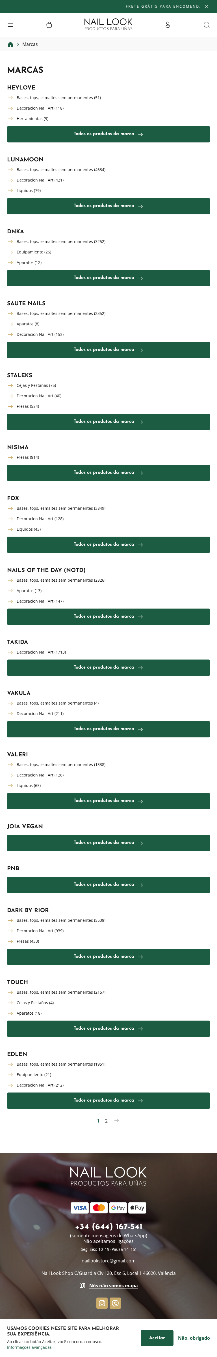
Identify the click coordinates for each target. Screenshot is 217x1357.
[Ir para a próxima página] (116, 1120)
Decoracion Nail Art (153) (40, 334)
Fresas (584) (28, 406)
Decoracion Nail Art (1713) (41, 652)
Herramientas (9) (32, 118)
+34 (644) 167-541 (108, 1227)
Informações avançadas (29, 1347)
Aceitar (157, 1338)
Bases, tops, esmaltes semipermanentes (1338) (61, 764)
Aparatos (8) (28, 324)
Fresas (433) (28, 941)
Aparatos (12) (29, 262)
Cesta (49, 25)
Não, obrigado (194, 1338)
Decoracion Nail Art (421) (40, 180)
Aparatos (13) (29, 590)
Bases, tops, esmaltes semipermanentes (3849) (61, 508)
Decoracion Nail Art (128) (40, 518)
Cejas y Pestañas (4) (35, 1002)
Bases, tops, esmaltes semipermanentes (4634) (61, 169)
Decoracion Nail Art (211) (40, 713)
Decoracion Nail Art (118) (40, 108)
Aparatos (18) (29, 1013)
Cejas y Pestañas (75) (36, 385)
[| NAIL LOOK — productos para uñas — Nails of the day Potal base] (108, 24)
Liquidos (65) (29, 785)
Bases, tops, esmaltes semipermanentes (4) (58, 703)
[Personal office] (167, 25)
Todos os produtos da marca (104, 134)
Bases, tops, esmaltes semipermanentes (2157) (61, 992)
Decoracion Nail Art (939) (40, 930)
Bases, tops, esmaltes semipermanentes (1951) (61, 1064)
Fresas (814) (28, 457)
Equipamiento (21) (34, 1074)
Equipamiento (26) (34, 252)
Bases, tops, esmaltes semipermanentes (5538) (61, 920)
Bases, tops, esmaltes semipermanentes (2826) (61, 580)
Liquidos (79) (29, 190)
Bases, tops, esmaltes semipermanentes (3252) (61, 241)
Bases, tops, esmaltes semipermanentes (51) (59, 97)
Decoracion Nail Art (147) (40, 601)
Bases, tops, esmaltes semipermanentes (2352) (61, 313)
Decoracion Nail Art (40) (39, 395)
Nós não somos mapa (113, 1285)
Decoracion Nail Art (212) (40, 1085)
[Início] (10, 44)
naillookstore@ (109, 1261)
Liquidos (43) (29, 529)
